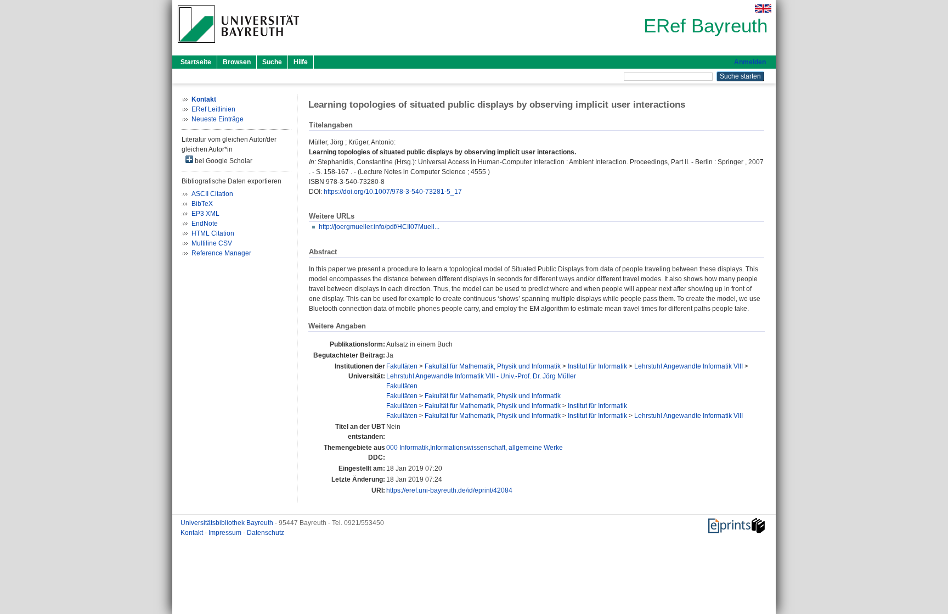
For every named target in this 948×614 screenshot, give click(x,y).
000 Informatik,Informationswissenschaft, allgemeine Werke (474, 447)
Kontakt (192, 533)
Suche (272, 62)
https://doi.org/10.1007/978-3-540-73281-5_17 (393, 192)
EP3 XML (205, 213)
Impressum (225, 533)
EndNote (204, 223)
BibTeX (202, 204)
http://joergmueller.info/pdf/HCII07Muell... (379, 227)
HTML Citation (212, 233)
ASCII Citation (212, 194)
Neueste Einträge (217, 119)
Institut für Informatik (597, 366)
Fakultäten (401, 366)
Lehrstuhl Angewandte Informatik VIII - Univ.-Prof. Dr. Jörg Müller (481, 376)
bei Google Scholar (222, 161)
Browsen (237, 62)
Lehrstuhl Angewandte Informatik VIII (688, 366)
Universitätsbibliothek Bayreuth (227, 523)
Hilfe (301, 62)
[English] (763, 8)
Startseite (195, 62)
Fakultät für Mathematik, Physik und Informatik (493, 366)
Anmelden (750, 62)
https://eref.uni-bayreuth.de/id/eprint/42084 (449, 490)
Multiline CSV (211, 243)
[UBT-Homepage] (238, 46)
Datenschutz (265, 533)
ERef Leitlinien (213, 109)
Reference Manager (221, 253)
